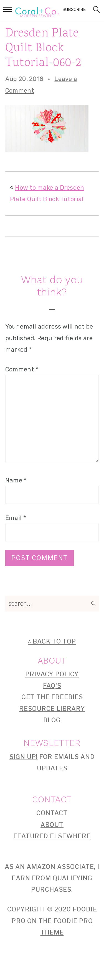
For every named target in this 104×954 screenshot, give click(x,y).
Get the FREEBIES (52, 697)
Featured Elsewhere (52, 836)
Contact (52, 813)
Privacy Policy (52, 674)
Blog (52, 720)
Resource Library (52, 708)
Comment (22, 369)
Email (15, 518)
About (52, 824)
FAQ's (52, 685)
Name (16, 480)
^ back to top (52, 641)
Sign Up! (23, 756)
